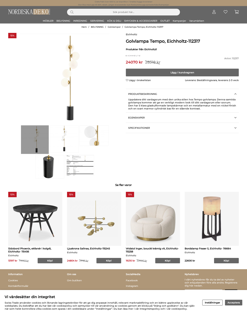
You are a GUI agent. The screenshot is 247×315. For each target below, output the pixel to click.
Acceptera (234, 302)
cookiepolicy (179, 308)
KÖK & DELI (114, 20)
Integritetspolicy (150, 308)
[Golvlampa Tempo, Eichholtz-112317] (35, 139)
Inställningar (212, 302)
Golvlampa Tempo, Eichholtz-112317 (144, 27)
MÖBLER (48, 20)
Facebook (132, 280)
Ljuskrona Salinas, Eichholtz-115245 (88, 248)
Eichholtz (131, 34)
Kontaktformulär (18, 285)
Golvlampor (114, 27)
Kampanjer (179, 20)
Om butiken (74, 280)
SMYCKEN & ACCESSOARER (140, 20)
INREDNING (80, 20)
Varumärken (196, 20)
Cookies (13, 280)
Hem (84, 27)
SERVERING (97, 20)
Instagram (132, 285)
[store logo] (133, 55)
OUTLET (165, 20)
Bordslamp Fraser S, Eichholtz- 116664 (208, 248)
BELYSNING (63, 20)
